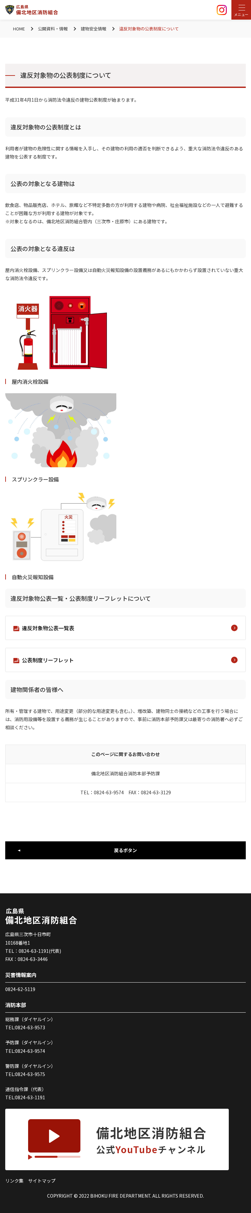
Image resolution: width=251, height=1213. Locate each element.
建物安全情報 (93, 28)
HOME (19, 28)
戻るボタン (125, 850)
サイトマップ (42, 1180)
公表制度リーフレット (48, 660)
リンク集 (14, 1180)
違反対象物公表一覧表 (48, 628)
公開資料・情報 (53, 28)
